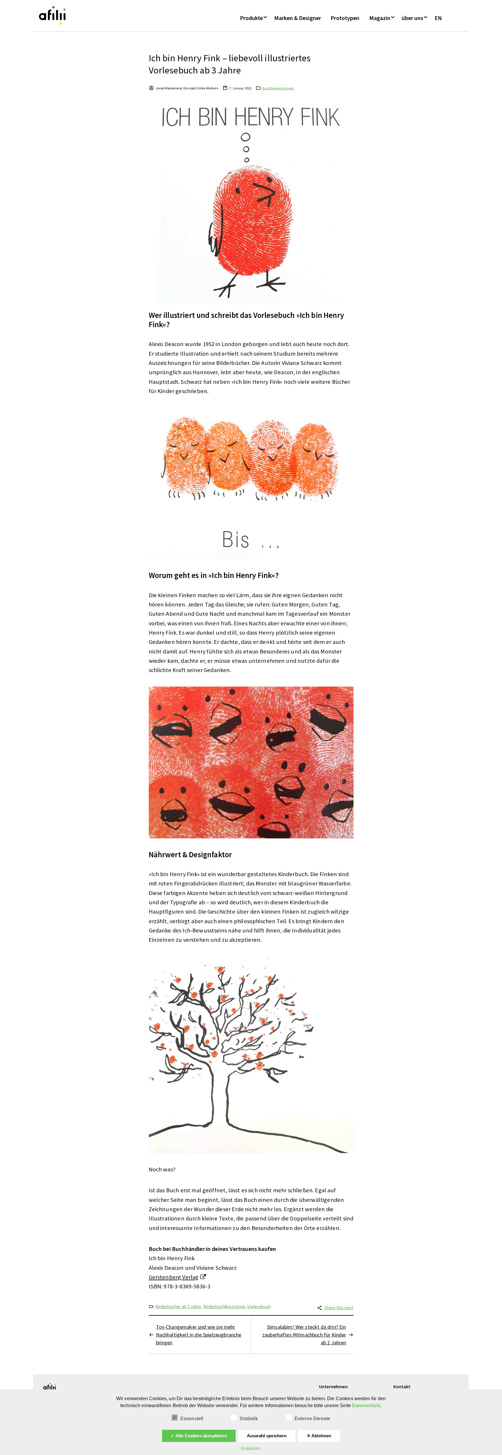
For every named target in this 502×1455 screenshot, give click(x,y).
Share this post (339, 1307)
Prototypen (345, 18)
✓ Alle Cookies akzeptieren (199, 1435)
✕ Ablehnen (319, 1435)
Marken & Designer (297, 18)
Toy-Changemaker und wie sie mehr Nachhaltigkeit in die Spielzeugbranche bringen (198, 1334)
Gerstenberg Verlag (174, 1277)
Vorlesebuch (259, 1306)
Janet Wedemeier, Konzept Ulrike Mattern (186, 88)
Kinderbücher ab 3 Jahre (178, 1306)
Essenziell (191, 1418)
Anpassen (251, 1448)
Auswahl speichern (267, 1435)
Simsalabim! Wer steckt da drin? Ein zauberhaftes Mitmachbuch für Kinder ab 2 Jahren (304, 1334)
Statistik (249, 1418)
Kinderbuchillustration (224, 1306)
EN (438, 18)
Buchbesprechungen (278, 88)
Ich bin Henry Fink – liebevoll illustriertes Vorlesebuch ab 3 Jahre (230, 64)
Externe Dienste (312, 1418)
